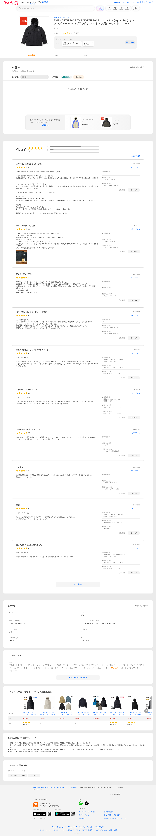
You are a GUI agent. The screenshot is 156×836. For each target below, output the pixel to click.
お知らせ (82, 818)
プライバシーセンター (59, 830)
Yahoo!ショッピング (59, 827)
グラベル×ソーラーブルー (17, 775)
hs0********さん (135, 229)
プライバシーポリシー (45, 830)
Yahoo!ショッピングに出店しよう (136, 2)
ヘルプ (150, 2)
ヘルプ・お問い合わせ (101, 830)
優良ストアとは (84, 815)
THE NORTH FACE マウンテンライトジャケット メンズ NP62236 (55, 787)
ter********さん (135, 548)
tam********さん (135, 353)
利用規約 (69, 830)
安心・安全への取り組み (112, 815)
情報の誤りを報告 (142, 606)
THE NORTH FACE (61, 17)
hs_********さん (135, 277)
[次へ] (146, 711)
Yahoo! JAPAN (119, 2)
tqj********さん (136, 508)
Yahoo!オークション (86, 827)
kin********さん (135, 167)
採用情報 (90, 830)
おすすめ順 (136, 156)
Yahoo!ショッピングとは (87, 812)
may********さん (135, 433)
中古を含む (79, 77)
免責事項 (84, 830)
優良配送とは (108, 812)
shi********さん (135, 315)
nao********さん (135, 393)
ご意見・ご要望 (113, 830)
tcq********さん (135, 470)
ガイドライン (77, 830)
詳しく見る (130, 42)
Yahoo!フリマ (99, 827)
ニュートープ (34, 775)
